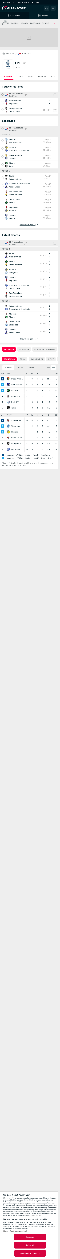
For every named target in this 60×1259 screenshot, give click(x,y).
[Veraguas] (8, 426)
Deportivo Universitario (17, 449)
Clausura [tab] (24, 349)
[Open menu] (53, 8)
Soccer (10, 54)
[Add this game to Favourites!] (2, 102)
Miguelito (15, 396)
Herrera (14, 432)
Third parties (36, 1215)
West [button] (9, 415)
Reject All (30, 1245)
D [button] (37, 374)
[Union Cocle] (8, 437)
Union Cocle (16, 437)
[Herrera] (8, 431)
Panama (26, 54)
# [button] (2, 374)
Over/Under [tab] (37, 359)
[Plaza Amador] (8, 378)
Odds (20, 76)
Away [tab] (31, 367)
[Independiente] (8, 443)
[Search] (46, 8)
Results (42, 76)
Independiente (17, 443)
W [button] (32, 374)
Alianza (14, 390)
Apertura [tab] (9, 349)
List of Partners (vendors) (15, 1231)
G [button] (48, 374)
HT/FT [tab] (51, 359)
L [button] (42, 374)
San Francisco (17, 420)
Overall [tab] (8, 367)
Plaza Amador (17, 379)
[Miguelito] (8, 396)
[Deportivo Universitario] (8, 449)
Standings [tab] (9, 359)
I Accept (30, 1237)
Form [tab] (22, 359)
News (30, 76)
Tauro (13, 408)
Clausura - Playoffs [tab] (44, 349)
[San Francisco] (8, 420)
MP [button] (27, 374)
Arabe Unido (17, 384)
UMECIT (15, 402)
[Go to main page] (16, 8)
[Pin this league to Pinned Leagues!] (24, 62)
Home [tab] (20, 367)
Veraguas (15, 426)
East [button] (9, 374)
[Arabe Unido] (8, 384)
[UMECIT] (8, 402)
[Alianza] (8, 390)
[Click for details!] (29, 102)
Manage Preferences (30, 1253)
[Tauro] (8, 407)
